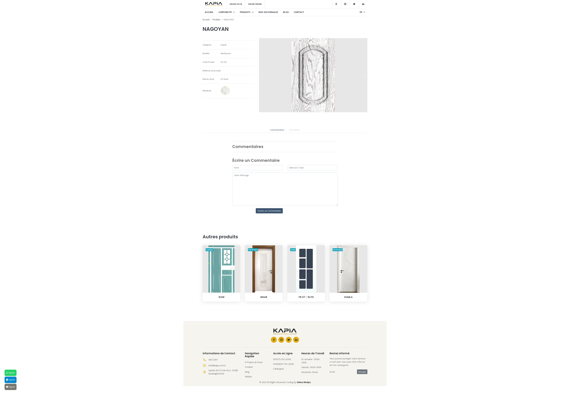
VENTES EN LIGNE (282, 359)
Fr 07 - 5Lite (306, 297)
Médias (248, 376)
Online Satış (235, 4)
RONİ (221, 297)
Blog (286, 12)
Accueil (209, 12)
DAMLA (348, 297)
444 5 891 (213, 359)
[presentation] (262, 75)
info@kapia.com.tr (217, 365)
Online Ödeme (255, 4)
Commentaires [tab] (277, 129)
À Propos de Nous (254, 362)
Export (11, 372)
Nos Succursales (268, 12)
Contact (299, 12)
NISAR (263, 297)
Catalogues (278, 368)
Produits (245, 12)
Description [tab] (294, 129)
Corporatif (225, 12)
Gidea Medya (304, 382)
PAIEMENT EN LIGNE (283, 364)
